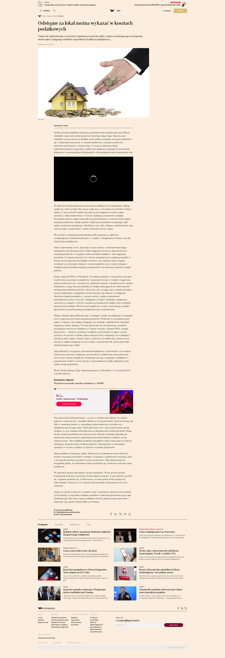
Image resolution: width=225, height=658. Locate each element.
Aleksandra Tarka (61, 126)
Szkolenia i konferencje (46, 638)
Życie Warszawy (96, 632)
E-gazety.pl (94, 620)
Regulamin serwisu (58, 622)
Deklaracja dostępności (59, 627)
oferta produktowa (74, 643)
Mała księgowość (96, 625)
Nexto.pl (93, 622)
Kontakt (41, 620)
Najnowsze (75, 524)
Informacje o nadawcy (59, 625)
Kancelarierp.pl (95, 627)
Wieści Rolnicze (96, 629)
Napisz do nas (43, 622)
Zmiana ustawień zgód (59, 620)
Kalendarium (57, 643)
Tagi (89, 524)
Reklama (74, 618)
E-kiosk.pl (93, 618)
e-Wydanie (167, 11)
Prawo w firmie (51, 16)
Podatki (61, 16)
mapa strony (42, 643)
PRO (118, 11)
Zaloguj (180, 11)
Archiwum (75, 625)
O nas (40, 618)
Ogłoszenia (75, 620)
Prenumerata (76, 622)
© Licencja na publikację (63, 510)
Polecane (59, 524)
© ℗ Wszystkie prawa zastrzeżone (67, 512)
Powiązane (43, 524)
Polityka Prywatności (59, 618)
